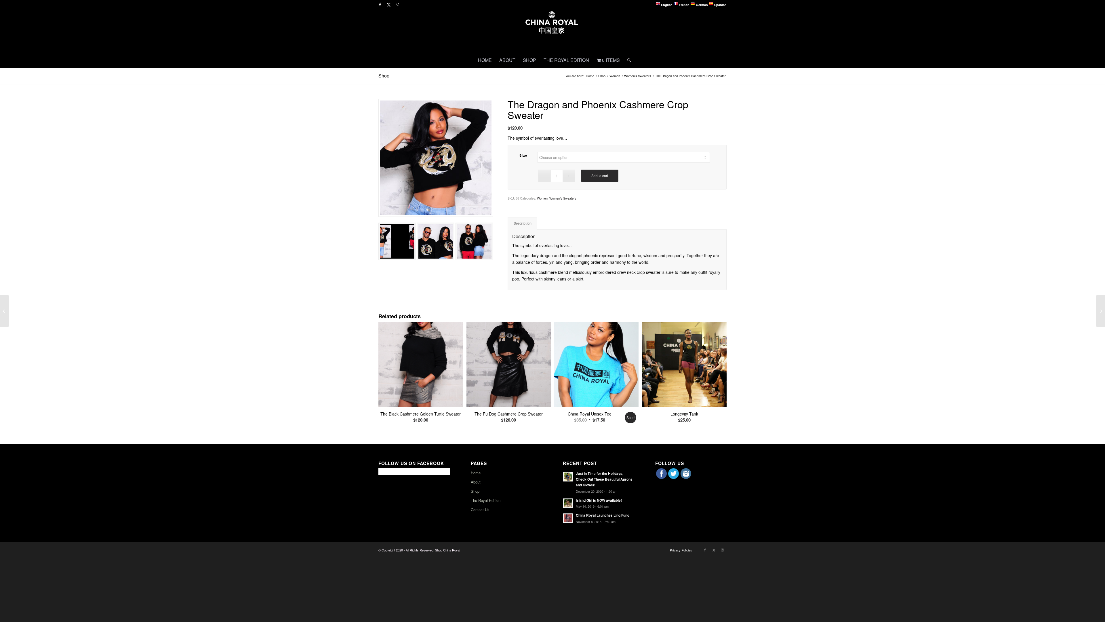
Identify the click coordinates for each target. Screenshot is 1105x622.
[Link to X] (388, 4)
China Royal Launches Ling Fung (602, 515)
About (476, 482)
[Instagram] (686, 477)
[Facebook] (661, 477)
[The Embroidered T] (4, 311)
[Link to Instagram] (397, 4)
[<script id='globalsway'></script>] (435, 158)
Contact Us (480, 509)
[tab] (522, 223)
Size (523, 155)
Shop (383, 75)
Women (542, 198)
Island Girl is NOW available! (599, 500)
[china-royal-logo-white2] (552, 31)
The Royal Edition (485, 500)
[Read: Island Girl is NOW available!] (568, 503)
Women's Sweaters (562, 198)
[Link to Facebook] (380, 4)
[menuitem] (485, 60)
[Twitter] (673, 477)
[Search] (627, 60)
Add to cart (599, 175)
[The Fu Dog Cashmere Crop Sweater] (1100, 311)
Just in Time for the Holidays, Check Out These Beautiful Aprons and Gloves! (604, 479)
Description (522, 223)
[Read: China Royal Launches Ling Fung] (568, 518)
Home (476, 472)
